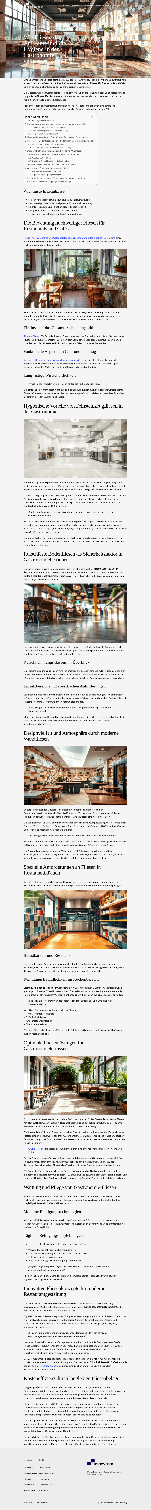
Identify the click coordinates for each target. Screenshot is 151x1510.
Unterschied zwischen (48, 1365)
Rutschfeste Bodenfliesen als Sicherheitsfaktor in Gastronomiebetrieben (60, 140)
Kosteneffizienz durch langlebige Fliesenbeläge (49, 181)
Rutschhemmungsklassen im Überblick (47, 144)
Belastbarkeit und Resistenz (43, 158)
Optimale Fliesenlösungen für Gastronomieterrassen (51, 164)
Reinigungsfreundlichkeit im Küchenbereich (50, 161)
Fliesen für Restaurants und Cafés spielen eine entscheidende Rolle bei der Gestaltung (69, 237)
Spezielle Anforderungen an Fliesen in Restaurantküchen (53, 154)
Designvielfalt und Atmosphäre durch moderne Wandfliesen (54, 150)
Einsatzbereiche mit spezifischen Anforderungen (52, 147)
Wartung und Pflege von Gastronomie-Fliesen (48, 168)
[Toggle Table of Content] (91, 117)
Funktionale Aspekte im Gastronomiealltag (49, 130)
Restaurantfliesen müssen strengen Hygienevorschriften (53, 360)
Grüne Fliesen (35, 1148)
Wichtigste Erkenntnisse (43, 120)
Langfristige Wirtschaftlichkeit (44, 134)
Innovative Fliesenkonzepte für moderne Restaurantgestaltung (56, 178)
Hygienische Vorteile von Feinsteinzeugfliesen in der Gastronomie (57, 137)
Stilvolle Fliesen (32, 336)
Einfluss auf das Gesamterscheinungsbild (48, 127)
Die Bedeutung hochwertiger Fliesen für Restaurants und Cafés (56, 124)
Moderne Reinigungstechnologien (46, 171)
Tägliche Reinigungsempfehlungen (46, 174)
